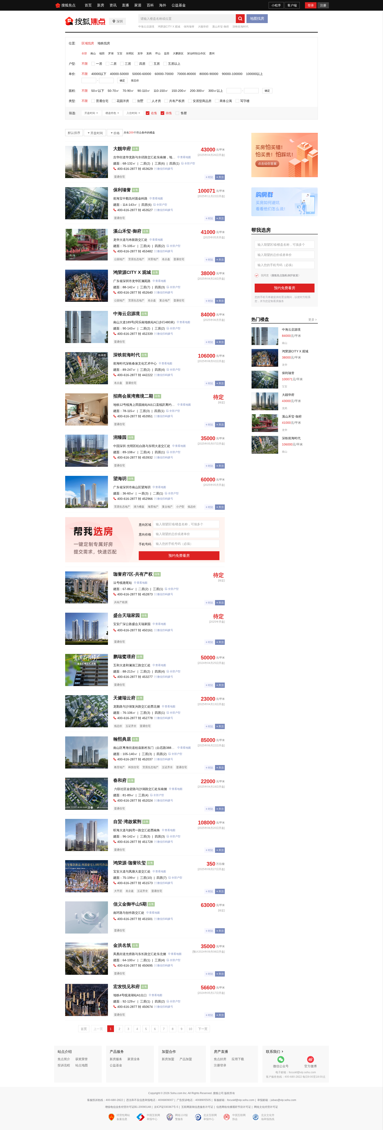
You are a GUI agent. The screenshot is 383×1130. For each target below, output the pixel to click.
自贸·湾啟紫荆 (127, 821)
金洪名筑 (122, 945)
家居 (137, 5)
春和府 (120, 780)
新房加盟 (168, 1059)
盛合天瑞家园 (126, 615)
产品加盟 (186, 1059)
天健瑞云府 (124, 697)
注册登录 (220, 1065)
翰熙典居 (122, 739)
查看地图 (185, 157)
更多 (311, 319)
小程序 (276, 5)
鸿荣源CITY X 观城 (169, 26)
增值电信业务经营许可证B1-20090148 (128, 1106)
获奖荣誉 (81, 1059)
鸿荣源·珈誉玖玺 (129, 862)
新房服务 (116, 1059)
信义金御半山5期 (130, 904)
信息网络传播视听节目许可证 (233, 1106)
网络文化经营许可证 (266, 1106)
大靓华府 (203, 26)
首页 (88, 5)
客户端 (292, 5)
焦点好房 (220, 1059)
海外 (162, 5)
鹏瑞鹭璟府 (124, 656)
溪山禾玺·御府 (220, 26)
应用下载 (238, 1059)
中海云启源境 (146, 26)
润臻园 (120, 437)
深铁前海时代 (240, 26)
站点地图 (81, 1065)
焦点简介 (64, 1059)
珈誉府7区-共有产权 (133, 574)
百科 (150, 5)
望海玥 (120, 478)
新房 (100, 5)
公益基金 (179, 5)
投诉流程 (64, 1065)
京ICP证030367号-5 (166, 1106)
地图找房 (257, 18)
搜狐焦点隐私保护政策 (285, 275)
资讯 (113, 5)
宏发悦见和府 (126, 986)
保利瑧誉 (189, 26)
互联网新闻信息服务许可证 (197, 1106)
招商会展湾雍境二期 (133, 396)
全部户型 (189, 163)
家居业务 (133, 1059)
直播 (125, 5)
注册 (323, 5)
